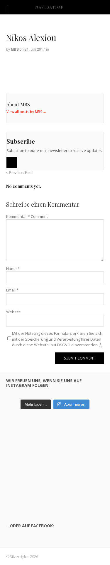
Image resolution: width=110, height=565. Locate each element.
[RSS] (11, 162)
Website (13, 311)
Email (12, 290)
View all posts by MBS (26, 111)
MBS (15, 49)
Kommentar (18, 216)
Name (13, 268)
